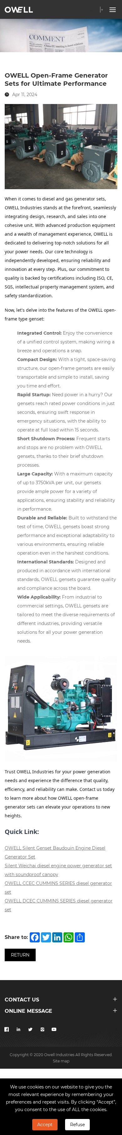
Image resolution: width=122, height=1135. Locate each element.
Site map (61, 1060)
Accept (45, 1124)
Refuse (77, 1124)
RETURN (20, 955)
